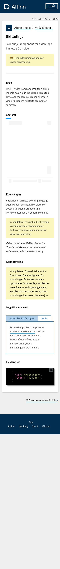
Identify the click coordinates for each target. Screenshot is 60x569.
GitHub (46, 426)
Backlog (23, 426)
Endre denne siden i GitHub (42, 400)
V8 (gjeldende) (44, 27)
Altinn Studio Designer (22, 331)
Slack (35, 426)
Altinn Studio (22, 27)
